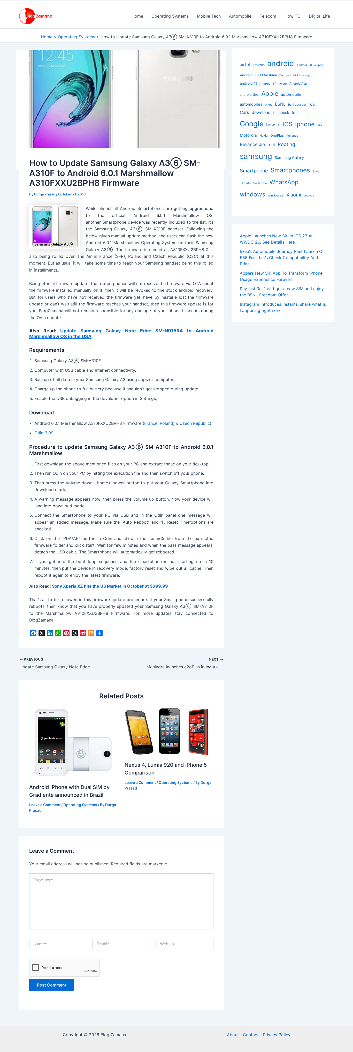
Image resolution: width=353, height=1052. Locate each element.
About (233, 1034)
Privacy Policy (276, 1034)
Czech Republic (194, 423)
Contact (251, 1034)
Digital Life (319, 16)
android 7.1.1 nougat (298, 75)
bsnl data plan (298, 104)
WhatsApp (284, 182)
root (271, 144)
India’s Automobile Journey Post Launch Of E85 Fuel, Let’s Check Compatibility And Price (282, 257)
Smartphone (254, 171)
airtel (245, 64)
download (261, 112)
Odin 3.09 (43, 432)
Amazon (258, 65)
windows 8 (276, 195)
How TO (293, 16)
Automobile (240, 16)
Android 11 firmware (273, 83)
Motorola (248, 135)
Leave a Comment (44, 804)
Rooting (286, 144)
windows (252, 194)
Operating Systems (170, 16)
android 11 (248, 83)
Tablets (245, 183)
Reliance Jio (252, 144)
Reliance (292, 135)
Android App (298, 83)
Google (252, 123)
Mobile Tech (209, 16)
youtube (309, 195)
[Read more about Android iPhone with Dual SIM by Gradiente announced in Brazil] (73, 742)
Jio (319, 125)
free (295, 112)
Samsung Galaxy (289, 157)
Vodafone (260, 183)
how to (273, 124)
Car (313, 104)
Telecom (268, 16)
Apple (269, 93)
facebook (281, 112)
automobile (291, 94)
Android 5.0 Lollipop (310, 65)
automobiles (251, 104)
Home (137, 16)
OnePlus (277, 135)
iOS (288, 124)
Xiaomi (293, 195)
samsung (256, 156)
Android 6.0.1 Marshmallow (261, 75)
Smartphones (290, 170)
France (150, 423)
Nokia (263, 135)
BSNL (280, 104)
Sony (316, 171)
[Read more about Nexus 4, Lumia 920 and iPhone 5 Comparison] (169, 731)
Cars (244, 112)
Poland (166, 423)
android (280, 63)
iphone (305, 124)
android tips (249, 95)
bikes (268, 104)
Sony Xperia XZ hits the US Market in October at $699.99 (110, 586)
